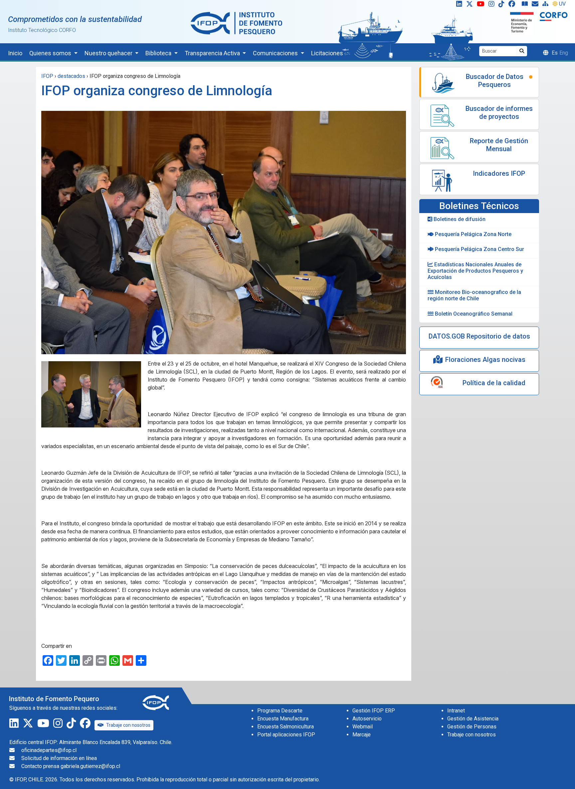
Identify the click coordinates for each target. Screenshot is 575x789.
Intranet (456, 710)
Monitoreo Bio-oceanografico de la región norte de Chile (474, 295)
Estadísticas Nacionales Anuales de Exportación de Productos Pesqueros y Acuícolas (475, 270)
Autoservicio (367, 718)
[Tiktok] (502, 5)
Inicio (15, 53)
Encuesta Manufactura (282, 718)
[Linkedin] (458, 5)
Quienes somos (51, 53)
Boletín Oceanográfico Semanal (473, 314)
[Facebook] (514, 5)
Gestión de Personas (471, 726)
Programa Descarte (279, 710)
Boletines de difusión (458, 219)
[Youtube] (482, 5)
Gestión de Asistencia (472, 718)
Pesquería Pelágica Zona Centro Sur (479, 249)
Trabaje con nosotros (128, 725)
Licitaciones (327, 53)
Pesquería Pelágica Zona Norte (472, 234)
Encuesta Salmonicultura (285, 726)
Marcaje (361, 734)
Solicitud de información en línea (59, 758)
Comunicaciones (276, 53)
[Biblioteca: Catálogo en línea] (526, 5)
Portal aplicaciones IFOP (286, 734)
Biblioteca (159, 53)
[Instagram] (492, 5)
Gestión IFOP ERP (373, 710)
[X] (471, 5)
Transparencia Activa (213, 53)
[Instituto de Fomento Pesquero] (236, 23)
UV (562, 4)
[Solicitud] (536, 5)
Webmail (362, 726)
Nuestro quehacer (109, 53)
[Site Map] (546, 5)
